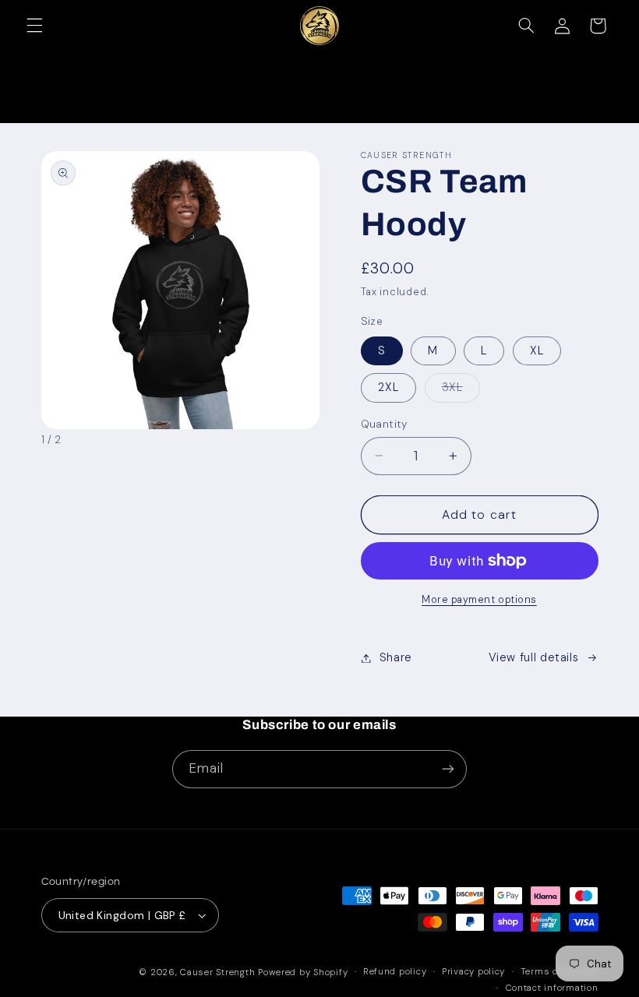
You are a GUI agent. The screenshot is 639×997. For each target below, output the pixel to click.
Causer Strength (217, 972)
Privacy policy (473, 972)
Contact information (552, 988)
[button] (34, 26)
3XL (461, 390)
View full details (534, 657)
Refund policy (395, 972)
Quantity (384, 424)
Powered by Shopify (303, 972)
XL (537, 350)
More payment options (479, 600)
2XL (388, 387)
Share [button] (396, 657)
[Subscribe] (448, 769)
